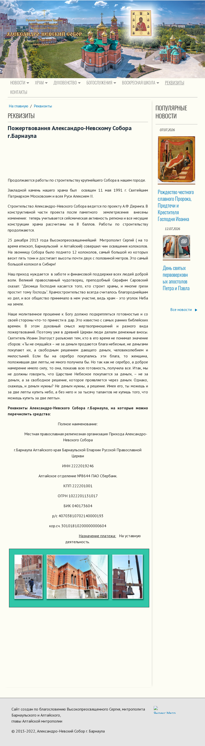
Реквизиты (174, 83)
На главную (18, 105)
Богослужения (99, 83)
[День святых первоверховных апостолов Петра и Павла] (176, 246)
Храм (39, 83)
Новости (17, 83)
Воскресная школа (138, 83)
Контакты (18, 92)
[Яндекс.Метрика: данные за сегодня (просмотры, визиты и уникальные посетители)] (165, 710)
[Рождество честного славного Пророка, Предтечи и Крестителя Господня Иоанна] (176, 159)
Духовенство (65, 83)
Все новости (181, 309)
